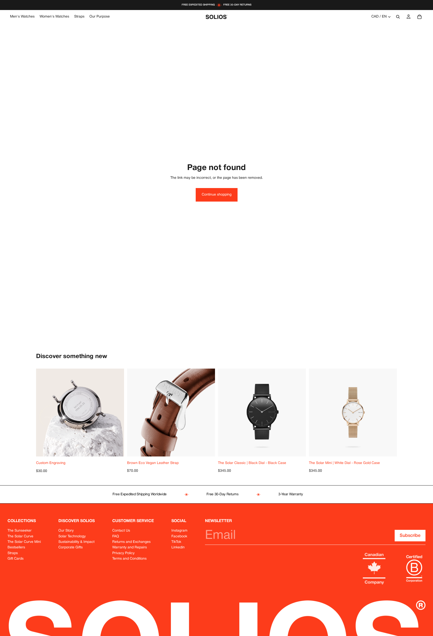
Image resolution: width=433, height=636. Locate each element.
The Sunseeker (20, 530)
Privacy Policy (123, 553)
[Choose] (211, 448)
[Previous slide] (134, 412)
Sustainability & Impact (76, 542)
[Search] (397, 16)
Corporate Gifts (70, 547)
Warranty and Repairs (129, 547)
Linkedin (178, 547)
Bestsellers (16, 547)
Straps (13, 553)
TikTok (176, 542)
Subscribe (410, 536)
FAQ (115, 536)
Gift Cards (16, 558)
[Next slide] (207, 412)
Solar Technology (72, 536)
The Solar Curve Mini (24, 542)
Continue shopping (217, 194)
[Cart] (419, 16)
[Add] (120, 448)
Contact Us (121, 530)
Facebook (179, 536)
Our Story (66, 530)
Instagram (179, 530)
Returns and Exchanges (131, 542)
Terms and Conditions (129, 558)
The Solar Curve (20, 536)
